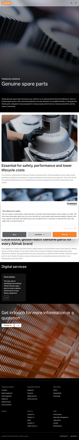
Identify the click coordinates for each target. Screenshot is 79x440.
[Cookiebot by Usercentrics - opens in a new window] (68, 204)
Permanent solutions (33, 387)
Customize (38, 234)
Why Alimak (57, 387)
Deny (14, 234)
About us (30, 411)
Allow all (65, 234)
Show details (68, 228)
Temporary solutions (8, 387)
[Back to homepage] (6, 3)
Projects (4, 411)
